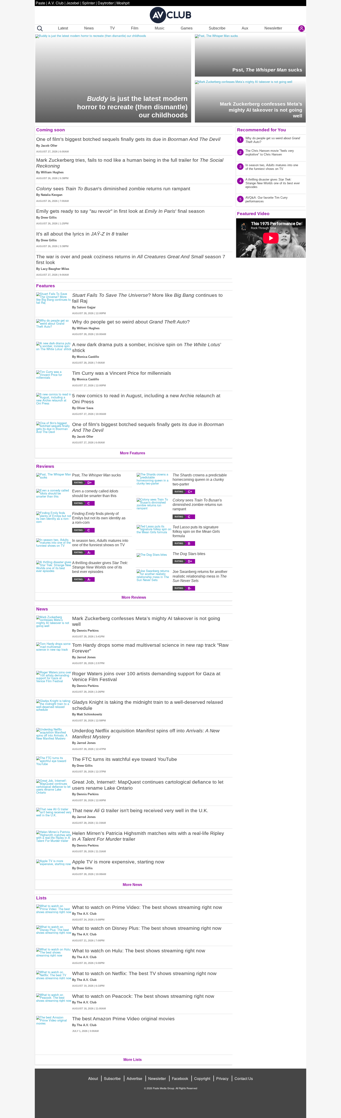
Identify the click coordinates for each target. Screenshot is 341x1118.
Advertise (134, 1078)
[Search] (39, 29)
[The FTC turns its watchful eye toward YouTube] (53, 764)
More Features (132, 453)
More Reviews (134, 597)
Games (187, 28)
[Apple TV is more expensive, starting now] (53, 867)
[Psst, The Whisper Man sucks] (53, 479)
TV (112, 28)
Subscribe (217, 28)
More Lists (132, 1060)
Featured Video (253, 213)
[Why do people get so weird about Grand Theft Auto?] (53, 327)
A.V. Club (56, 3)
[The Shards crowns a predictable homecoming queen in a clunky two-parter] (154, 483)
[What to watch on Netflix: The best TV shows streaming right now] (53, 979)
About (93, 1078)
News (89, 28)
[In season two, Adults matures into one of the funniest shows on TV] (53, 546)
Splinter (88, 3)
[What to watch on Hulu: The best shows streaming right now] (53, 956)
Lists (41, 897)
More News (132, 885)
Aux (245, 28)
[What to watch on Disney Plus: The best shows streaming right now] (53, 933)
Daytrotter (106, 3)
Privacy (222, 1078)
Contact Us (244, 1078)
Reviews (45, 466)
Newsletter (273, 28)
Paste (40, 3)
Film (134, 28)
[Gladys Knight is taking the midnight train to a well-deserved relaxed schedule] (53, 710)
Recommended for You (261, 129)
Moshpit (122, 3)
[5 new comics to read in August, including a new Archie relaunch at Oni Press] (53, 404)
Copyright (202, 1078)
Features (45, 285)
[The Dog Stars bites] (154, 558)
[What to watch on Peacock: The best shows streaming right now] (53, 1001)
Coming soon (50, 129)
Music (159, 28)
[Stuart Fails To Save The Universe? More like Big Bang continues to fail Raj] (53, 303)
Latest (63, 28)
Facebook (180, 1078)
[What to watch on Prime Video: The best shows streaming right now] (53, 913)
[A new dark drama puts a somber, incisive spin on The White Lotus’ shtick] (53, 353)
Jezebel (72, 3)
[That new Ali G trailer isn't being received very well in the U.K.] (53, 816)
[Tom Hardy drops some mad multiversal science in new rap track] (53, 653)
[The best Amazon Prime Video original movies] (53, 1033)
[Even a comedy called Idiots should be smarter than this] (53, 497)
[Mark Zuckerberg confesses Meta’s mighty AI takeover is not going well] (53, 627)
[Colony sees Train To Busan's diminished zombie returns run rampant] (154, 508)
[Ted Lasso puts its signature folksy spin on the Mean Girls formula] (154, 535)
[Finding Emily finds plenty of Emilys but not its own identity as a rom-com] (53, 522)
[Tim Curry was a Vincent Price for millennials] (53, 378)
